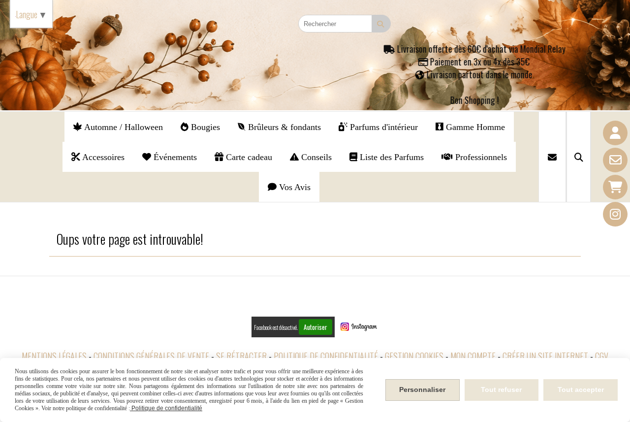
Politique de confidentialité (326, 356)
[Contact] (615, 160)
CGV (601, 356)
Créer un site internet (545, 356)
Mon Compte (473, 356)
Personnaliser (422, 389)
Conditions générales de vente (151, 356)
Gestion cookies (414, 356)
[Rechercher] (578, 157)
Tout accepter (581, 389)
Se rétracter (241, 356)
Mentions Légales (54, 356)
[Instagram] (615, 214)
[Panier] (615, 187)
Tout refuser (501, 389)
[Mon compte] (615, 133)
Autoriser (315, 327)
